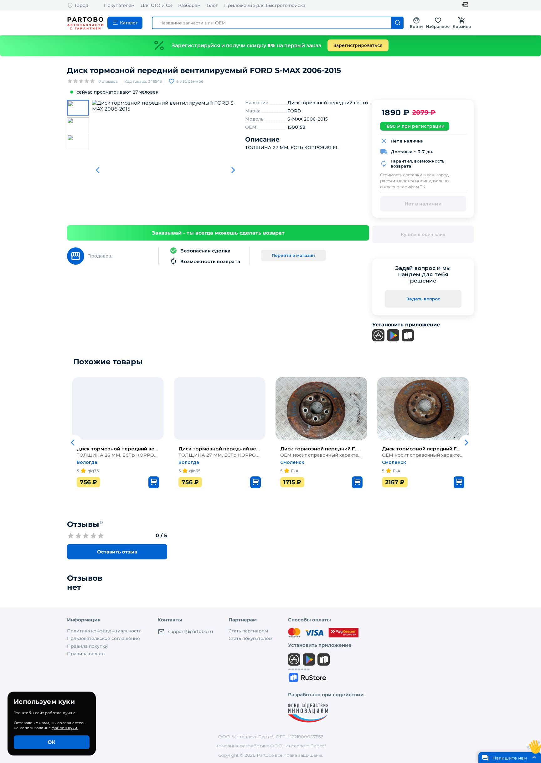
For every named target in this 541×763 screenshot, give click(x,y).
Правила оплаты (86, 654)
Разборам (189, 5)
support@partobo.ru (190, 631)
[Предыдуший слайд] (99, 170)
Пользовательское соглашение (103, 638)
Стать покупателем (250, 638)
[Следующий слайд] (233, 170)
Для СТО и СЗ (156, 5)
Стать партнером (248, 631)
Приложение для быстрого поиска (264, 5)
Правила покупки (87, 646)
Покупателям (119, 5)
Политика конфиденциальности (104, 631)
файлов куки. (65, 727)
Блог (212, 5)
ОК (51, 742)
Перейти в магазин (293, 255)
